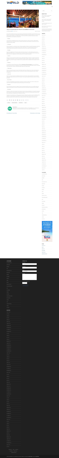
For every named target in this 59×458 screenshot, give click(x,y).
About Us (16, 449)
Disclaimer (43, 250)
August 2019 (8, 444)
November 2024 (44, 70)
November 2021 (44, 136)
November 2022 (44, 113)
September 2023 (44, 93)
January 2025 (44, 66)
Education (43, 183)
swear (25, 102)
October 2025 (44, 52)
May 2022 (8, 401)
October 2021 (44, 138)
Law (42, 199)
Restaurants (20, 102)
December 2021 (44, 134)
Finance (43, 189)
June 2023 (43, 99)
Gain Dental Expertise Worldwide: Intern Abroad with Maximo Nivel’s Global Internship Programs (47, 30)
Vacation (8, 307)
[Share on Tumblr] (21, 100)
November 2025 (44, 50)
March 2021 (43, 152)
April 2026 (8, 319)
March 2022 (8, 405)
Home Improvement (44, 197)
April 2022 (8, 403)
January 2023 (44, 109)
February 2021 (44, 154)
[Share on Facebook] (9, 100)
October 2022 (44, 115)
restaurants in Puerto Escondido (27, 64)
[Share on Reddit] (19, 100)
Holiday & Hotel (44, 195)
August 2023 (43, 95)
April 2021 (43, 150)
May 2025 (43, 60)
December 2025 (44, 48)
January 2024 (8, 364)
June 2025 (43, 58)
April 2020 (43, 156)
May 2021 (43, 148)
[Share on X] (11, 100)
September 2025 (44, 54)
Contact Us (43, 245)
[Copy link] (26, 100)
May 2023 (43, 101)
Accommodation (9, 262)
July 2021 (43, 144)
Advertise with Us (13, 452)
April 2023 (43, 103)
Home (42, 247)
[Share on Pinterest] (17, 100)
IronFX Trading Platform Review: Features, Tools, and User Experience (46, 16)
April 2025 (43, 62)
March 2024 (8, 362)
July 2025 (43, 56)
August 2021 (43, 142)
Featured (43, 187)
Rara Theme (30, 456)
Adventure (8, 264)
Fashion (43, 185)
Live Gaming (43, 201)
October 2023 (44, 91)
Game (42, 191)
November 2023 (9, 366)
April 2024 (8, 360)
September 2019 (9, 442)
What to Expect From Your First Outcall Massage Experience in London (46, 20)
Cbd (7, 268)
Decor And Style (9, 270)
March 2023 (43, 105)
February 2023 (44, 107)
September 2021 (44, 140)
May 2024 (8, 358)
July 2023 (43, 97)
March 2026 (8, 321)
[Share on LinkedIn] (13, 100)
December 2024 (44, 68)
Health (43, 193)
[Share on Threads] (23, 100)
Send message (25, 285)
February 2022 (9, 407)
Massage (43, 205)
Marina (43, 203)
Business (8, 266)
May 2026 (8, 317)
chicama (9, 102)
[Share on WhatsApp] (15, 100)
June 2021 (43, 146)
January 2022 (44, 132)
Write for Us (43, 252)
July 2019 (8, 446)
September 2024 (44, 74)
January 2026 (8, 323)
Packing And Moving (45, 207)
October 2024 (44, 72)
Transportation (9, 303)
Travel (8, 305)
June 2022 (8, 399)
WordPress (37, 456)
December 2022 (44, 111)
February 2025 (44, 64)
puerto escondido (14, 102)
